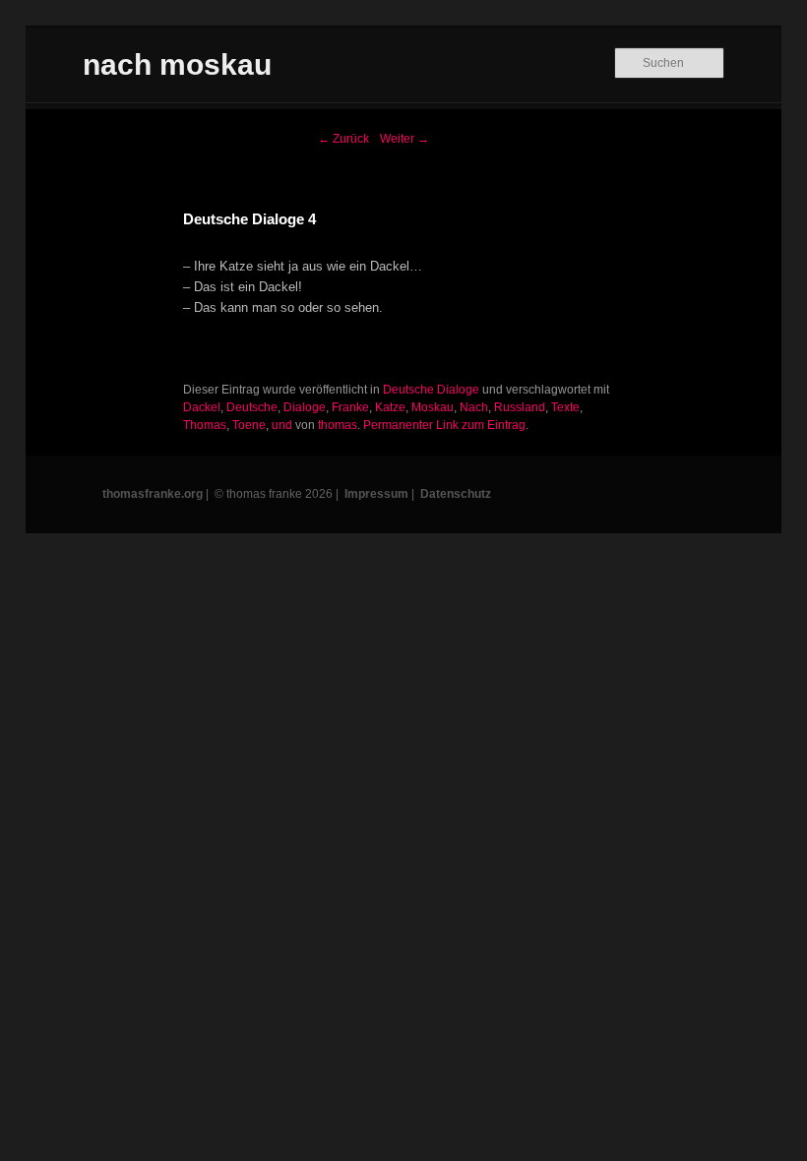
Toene (249, 425)
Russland (519, 407)
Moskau (432, 407)
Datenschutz (455, 494)
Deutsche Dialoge (431, 390)
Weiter (404, 139)
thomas (337, 425)
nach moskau (177, 64)
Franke (350, 407)
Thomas (204, 425)
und (282, 425)
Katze (390, 407)
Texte (565, 407)
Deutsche (252, 407)
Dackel (201, 407)
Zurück (343, 139)
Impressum (376, 494)
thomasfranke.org (152, 494)
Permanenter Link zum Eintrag (444, 425)
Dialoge (304, 407)
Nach (474, 407)
